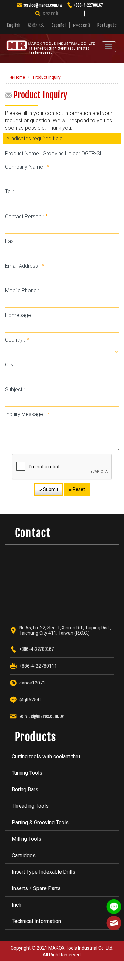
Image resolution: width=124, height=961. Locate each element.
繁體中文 (36, 24)
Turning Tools (27, 773)
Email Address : (24, 266)
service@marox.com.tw (42, 5)
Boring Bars (25, 789)
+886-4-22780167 (88, 5)
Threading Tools (30, 806)
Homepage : (19, 315)
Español (59, 25)
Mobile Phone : (22, 290)
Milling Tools (26, 839)
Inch (16, 905)
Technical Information (36, 921)
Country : (17, 340)
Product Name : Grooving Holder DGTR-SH (54, 153)
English (14, 25)
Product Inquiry (46, 77)
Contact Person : (26, 216)
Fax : (10, 241)
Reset (78, 489)
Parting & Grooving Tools (40, 822)
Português (107, 25)
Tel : (9, 192)
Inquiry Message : (27, 414)
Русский (81, 25)
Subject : (15, 389)
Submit (50, 489)
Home (19, 77)
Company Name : (27, 167)
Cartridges (24, 855)
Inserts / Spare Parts (36, 888)
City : (10, 365)
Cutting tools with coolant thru (46, 756)
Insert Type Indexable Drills (43, 872)
